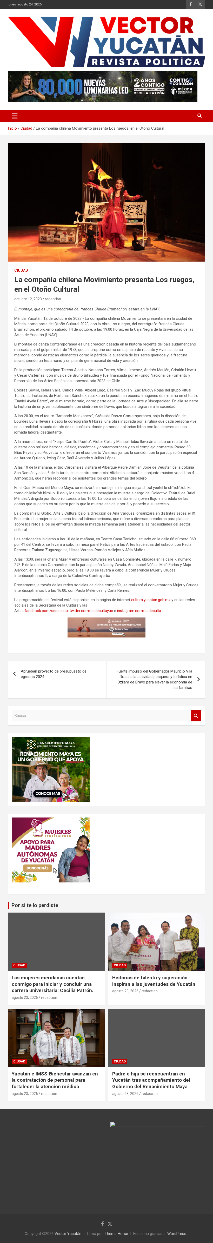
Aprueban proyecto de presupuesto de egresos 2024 (53, 674)
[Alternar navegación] (15, 116)
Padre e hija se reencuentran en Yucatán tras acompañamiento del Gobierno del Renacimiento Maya (151, 1080)
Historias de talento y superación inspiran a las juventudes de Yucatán (153, 981)
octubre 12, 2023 (28, 299)
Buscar (196, 716)
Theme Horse (116, 1233)
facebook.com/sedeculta (46, 610)
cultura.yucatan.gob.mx (150, 599)
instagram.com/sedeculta (139, 610)
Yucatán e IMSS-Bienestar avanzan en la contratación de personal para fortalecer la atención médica (55, 1080)
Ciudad (21, 270)
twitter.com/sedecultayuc (91, 610)
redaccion (53, 299)
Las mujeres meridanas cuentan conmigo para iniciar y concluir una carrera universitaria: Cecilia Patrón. (52, 984)
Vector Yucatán (68, 1233)
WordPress (176, 1233)
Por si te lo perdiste (34, 905)
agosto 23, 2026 (25, 997)
